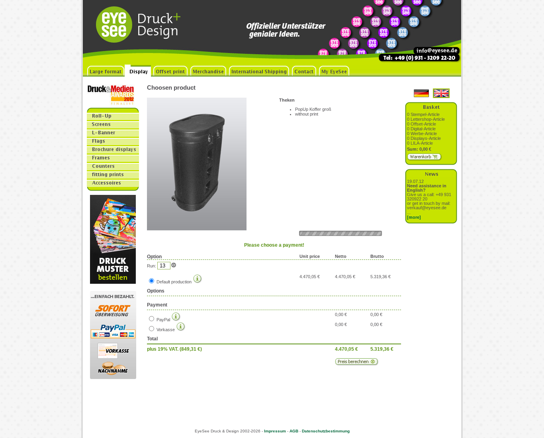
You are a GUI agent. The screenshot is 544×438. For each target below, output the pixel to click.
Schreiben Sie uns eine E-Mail (431, 32)
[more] (414, 217)
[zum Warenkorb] (424, 159)
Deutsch (421, 93)
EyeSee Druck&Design (142, 32)
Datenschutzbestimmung (326, 431)
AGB (294, 431)
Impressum (275, 431)
